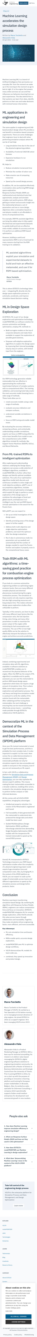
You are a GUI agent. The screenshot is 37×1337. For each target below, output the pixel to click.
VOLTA (4, 1225)
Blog (3, 1257)
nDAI (3, 1233)
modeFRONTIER (7, 1229)
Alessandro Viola (8, 38)
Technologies (6, 1237)
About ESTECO (6, 1278)
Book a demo (23, 3)
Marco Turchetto (17, 35)
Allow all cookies (18, 1316)
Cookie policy (18, 1335)
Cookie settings (18, 1322)
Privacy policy (7, 1335)
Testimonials (6, 1253)
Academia (5, 1261)
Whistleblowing (29, 1335)
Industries (5, 1241)
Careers (4, 1281)
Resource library (7, 1265)
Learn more (9, 1311)
